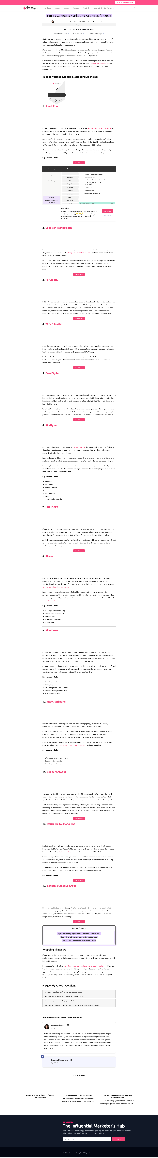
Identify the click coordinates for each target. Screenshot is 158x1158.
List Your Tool (98, 8)
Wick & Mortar (53, 323)
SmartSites (51, 106)
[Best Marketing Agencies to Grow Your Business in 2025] (114, 1086)
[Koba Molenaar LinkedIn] (68, 1025)
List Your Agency (109, 8)
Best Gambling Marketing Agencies (78, 1095)
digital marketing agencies (68, 852)
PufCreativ (51, 279)
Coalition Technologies (59, 227)
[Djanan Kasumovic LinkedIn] (71, 1060)
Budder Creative (56, 771)
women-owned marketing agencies (56, 587)
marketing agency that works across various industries (84, 966)
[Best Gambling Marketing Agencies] (75, 1086)
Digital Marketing (102, 21)
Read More (79, 163)
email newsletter (51, 601)
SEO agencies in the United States (79, 253)
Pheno (49, 556)
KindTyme (51, 425)
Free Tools (86, 8)
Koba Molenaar (60, 21)
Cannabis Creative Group (61, 885)
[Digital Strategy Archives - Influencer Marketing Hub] (36, 1086)
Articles (57, 8)
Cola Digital (52, 373)
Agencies (66, 8)
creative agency (79, 447)
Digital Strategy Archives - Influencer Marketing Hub (40, 1096)
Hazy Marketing (56, 701)
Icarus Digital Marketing (61, 823)
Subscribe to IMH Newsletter (125, 2)
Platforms (76, 8)
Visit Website (107, 211)
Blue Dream (52, 630)
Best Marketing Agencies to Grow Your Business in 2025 (117, 1096)
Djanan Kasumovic (59, 1060)
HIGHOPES (51, 507)
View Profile (107, 215)
